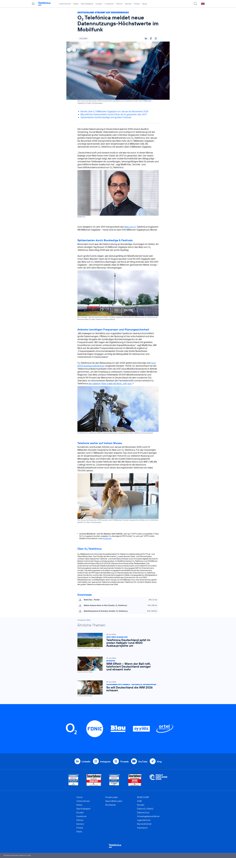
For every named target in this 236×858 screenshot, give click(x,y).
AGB (139, 801)
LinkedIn (86, 761)
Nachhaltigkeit (87, 3)
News (144, 3)
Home (79, 797)
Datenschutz (143, 812)
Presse (137, 3)
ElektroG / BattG (145, 808)
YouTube (142, 761)
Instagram (105, 761)
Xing (159, 761)
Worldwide (110, 804)
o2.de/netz (107, 538)
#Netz (88, 620)
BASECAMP (143, 797)
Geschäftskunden (113, 801)
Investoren (109, 3)
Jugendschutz (143, 820)
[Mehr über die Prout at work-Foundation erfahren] (158, 780)
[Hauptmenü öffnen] (33, 3)
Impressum (142, 827)
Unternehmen (65, 3)
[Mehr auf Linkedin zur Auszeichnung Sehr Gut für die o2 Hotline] (114, 780)
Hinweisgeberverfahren (148, 816)
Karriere (128, 3)
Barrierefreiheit (144, 823)
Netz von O (130, 226)
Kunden (99, 3)
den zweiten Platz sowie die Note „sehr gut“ (110, 383)
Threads (124, 761)
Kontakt (140, 804)
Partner (119, 3)
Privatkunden (111, 797)
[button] (146, 38)
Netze (75, 3)
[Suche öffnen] (195, 3)
